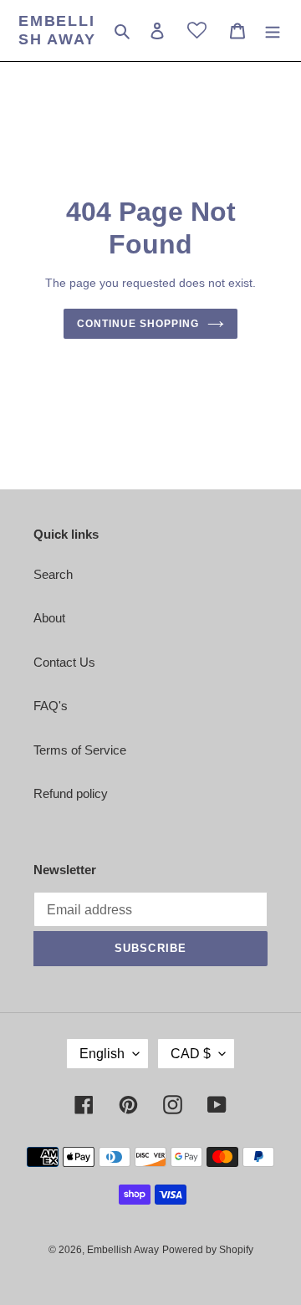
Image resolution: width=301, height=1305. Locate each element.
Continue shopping (138, 324)
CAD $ (191, 1054)
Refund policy (70, 793)
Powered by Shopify (207, 1250)
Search (53, 574)
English (102, 1054)
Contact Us (64, 662)
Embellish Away (57, 30)
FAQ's (50, 706)
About (49, 618)
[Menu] (272, 31)
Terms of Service (79, 750)
